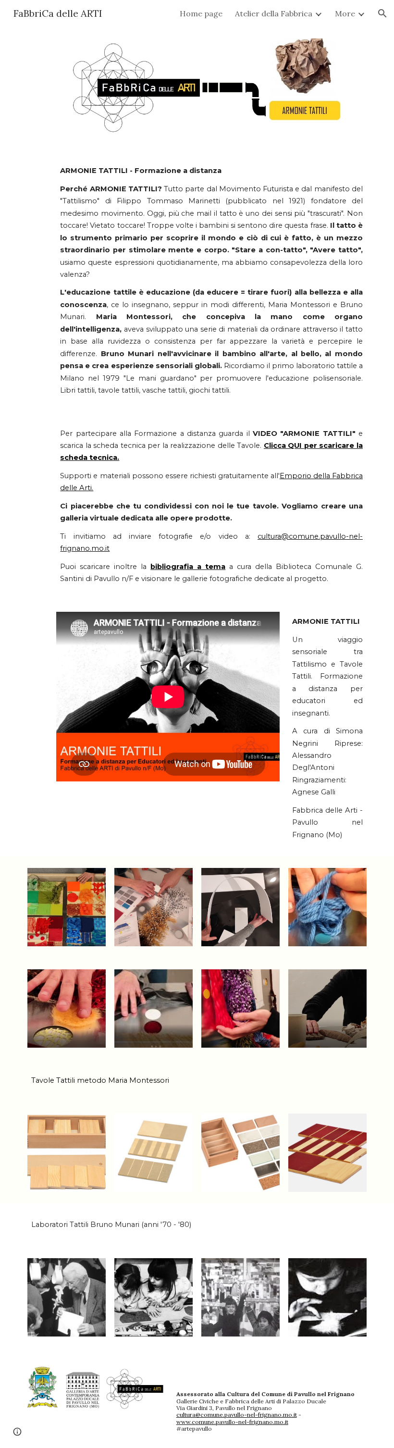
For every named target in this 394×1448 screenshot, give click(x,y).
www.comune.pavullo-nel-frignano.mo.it (232, 1421)
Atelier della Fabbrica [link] (273, 13)
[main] (211, 280)
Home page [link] (201, 13)
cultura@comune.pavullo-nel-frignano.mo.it (236, 1414)
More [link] (345, 13)
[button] (382, 13)
